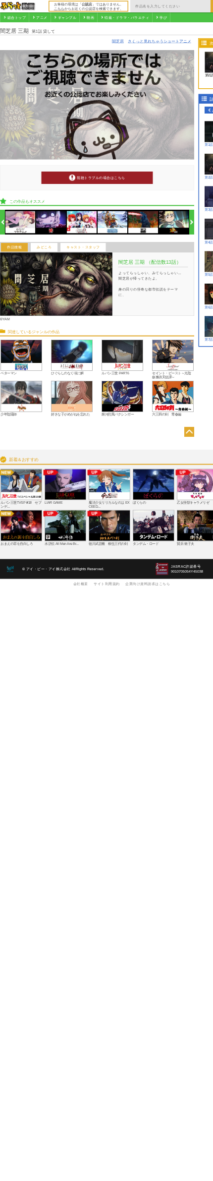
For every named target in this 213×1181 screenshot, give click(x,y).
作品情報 (14, 247)
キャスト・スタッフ (83, 247)
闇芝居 (118, 41)
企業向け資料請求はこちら (147, 584)
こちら (59, 8)
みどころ (44, 247)
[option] (20, 222)
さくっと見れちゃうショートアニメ (159, 41)
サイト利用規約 (107, 584)
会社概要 (80, 584)
